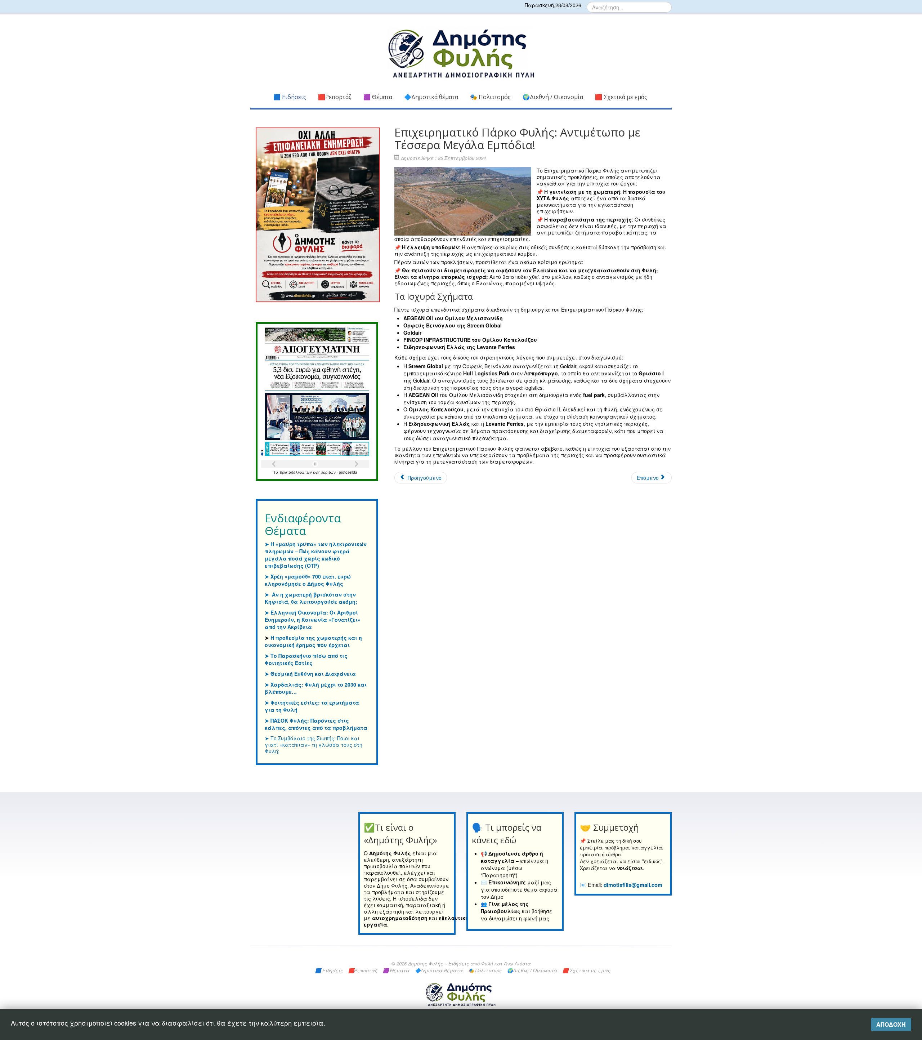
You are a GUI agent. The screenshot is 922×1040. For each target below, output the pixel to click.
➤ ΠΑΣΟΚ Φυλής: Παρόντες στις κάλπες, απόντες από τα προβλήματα (316, 724)
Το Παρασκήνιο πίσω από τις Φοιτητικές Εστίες (306, 659)
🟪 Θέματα (377, 97)
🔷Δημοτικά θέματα (431, 97)
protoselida (348, 472)
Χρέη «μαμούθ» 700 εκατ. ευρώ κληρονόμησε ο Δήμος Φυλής (308, 580)
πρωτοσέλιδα (292, 472)
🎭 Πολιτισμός (490, 97)
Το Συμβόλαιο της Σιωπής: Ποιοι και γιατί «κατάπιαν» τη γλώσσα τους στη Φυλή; (313, 745)
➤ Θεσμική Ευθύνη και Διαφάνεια (310, 673)
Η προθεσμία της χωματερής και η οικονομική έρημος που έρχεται (313, 641)
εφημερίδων (325, 472)
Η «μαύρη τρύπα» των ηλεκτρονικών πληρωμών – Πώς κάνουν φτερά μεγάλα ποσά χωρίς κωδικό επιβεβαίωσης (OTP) (316, 554)
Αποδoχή (891, 1024)
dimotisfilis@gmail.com (633, 885)
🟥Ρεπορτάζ (335, 97)
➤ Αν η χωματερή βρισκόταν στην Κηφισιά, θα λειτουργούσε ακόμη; (311, 598)
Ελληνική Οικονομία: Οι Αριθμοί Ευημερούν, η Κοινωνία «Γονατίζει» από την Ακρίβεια (313, 619)
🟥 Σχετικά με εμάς (621, 97)
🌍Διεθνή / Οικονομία (553, 97)
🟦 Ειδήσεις (289, 97)
